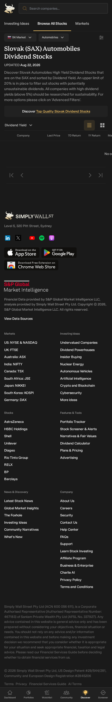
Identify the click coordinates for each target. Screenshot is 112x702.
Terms (9, 684)
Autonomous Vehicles (76, 371)
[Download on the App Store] (21, 252)
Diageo (9, 450)
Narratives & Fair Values (78, 436)
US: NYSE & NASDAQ (20, 342)
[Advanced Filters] (101, 37)
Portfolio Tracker (72, 422)
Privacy (21, 684)
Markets (82, 23)
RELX (8, 465)
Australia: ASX (15, 357)
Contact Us (68, 522)
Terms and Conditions (76, 587)
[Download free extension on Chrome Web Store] (31, 265)
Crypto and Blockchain (77, 385)
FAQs (64, 537)
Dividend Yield (16, 125)
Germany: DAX (15, 400)
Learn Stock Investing (76, 551)
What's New (13, 537)
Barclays (10, 479)
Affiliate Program (73, 558)
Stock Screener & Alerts (78, 429)
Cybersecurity (71, 393)
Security (66, 515)
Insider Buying (71, 357)
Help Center (69, 529)
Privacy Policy (71, 580)
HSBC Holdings (15, 429)
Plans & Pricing (71, 450)
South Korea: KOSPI (19, 393)
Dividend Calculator (75, 443)
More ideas (68, 400)
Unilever (10, 443)
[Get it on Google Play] (59, 252)
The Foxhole (13, 515)
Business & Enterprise (76, 565)
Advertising (69, 458)
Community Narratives (21, 529)
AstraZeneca (14, 422)
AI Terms (75, 684)
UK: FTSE (11, 350)
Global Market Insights (21, 508)
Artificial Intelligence (75, 378)
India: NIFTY (13, 364)
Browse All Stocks (52, 23)
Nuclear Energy (72, 364)
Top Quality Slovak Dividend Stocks (63, 111)
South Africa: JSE (17, 378)
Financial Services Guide (47, 684)
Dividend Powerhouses (77, 350)
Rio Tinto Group (16, 458)
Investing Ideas (16, 23)
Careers (66, 508)
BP (6, 472)
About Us (67, 501)
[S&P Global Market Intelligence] (26, 287)
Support (66, 544)
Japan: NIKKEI (15, 385)
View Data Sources (18, 319)
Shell (7, 436)
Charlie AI (67, 572)
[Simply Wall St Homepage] (9, 8)
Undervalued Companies (78, 342)
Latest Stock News (18, 501)
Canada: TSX (14, 371)
